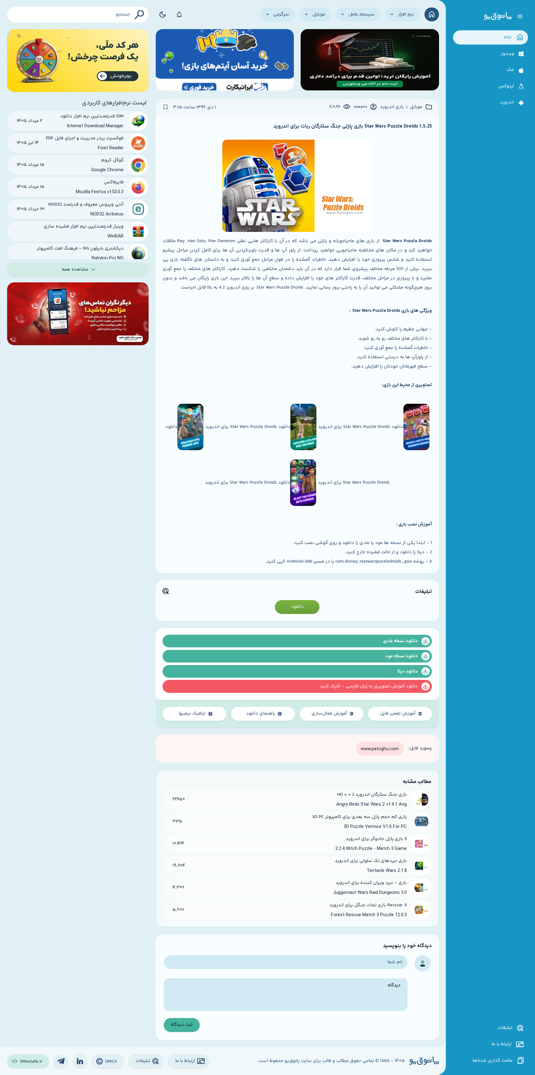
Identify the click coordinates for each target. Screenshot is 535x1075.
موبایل (416, 107)
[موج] (370, 60)
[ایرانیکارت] (225, 60)
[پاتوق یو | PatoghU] (498, 16)
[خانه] (431, 14)
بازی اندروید (392, 107)
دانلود (297, 606)
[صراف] (78, 60)
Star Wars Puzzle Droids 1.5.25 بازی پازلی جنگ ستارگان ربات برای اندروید (352, 126)
